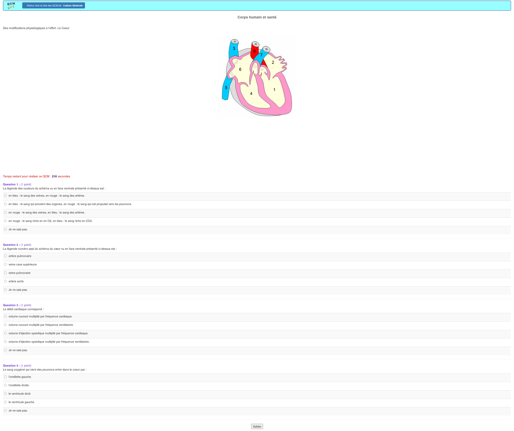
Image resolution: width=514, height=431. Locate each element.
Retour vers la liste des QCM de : (54, 5)
